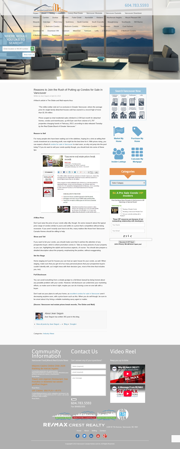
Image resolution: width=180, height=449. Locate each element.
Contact (61, 13)
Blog (65, 324)
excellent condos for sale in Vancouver (85, 294)
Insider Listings (119, 162)
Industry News (48, 333)
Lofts (97, 31)
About (43, 13)
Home (35, 13)
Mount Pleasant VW (133, 17)
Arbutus (36, 17)
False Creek (76, 17)
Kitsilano (100, 17)
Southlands (126, 22)
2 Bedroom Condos (70, 26)
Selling (52, 13)
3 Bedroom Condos (89, 26)
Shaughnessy (113, 22)
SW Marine (138, 22)
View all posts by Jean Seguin (48, 324)
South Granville (98, 22)
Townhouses (105, 26)
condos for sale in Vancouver (61, 144)
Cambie (46, 17)
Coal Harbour (128, 26)
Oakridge (46, 22)
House (116, 26)
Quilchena (70, 22)
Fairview (65, 17)
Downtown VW (53, 31)
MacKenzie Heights (114, 17)
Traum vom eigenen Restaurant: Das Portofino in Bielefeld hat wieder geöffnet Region (50, 382)
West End (76, 31)
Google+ (73, 324)
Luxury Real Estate (75, 13)
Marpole (36, 22)
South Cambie (82, 22)
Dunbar (55, 17)
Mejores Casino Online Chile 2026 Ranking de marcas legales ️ (48, 367)
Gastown (65, 31)
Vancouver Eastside (113, 13)
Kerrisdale (89, 17)
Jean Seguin (45, 96)
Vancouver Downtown (133, 13)
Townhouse (56, 35)
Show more (28, 55)
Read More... (36, 376)
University (37, 26)
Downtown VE (38, 31)
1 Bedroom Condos (51, 26)
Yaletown (87, 31)
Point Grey (58, 22)
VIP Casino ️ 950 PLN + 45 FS (46, 390)
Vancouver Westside (94, 13)
